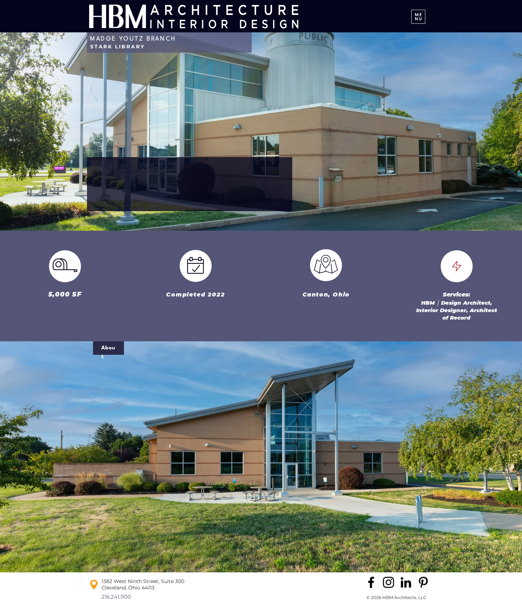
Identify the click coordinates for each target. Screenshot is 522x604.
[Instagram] (388, 582)
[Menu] (418, 16)
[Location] (326, 264)
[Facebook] (371, 582)
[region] (156, 432)
